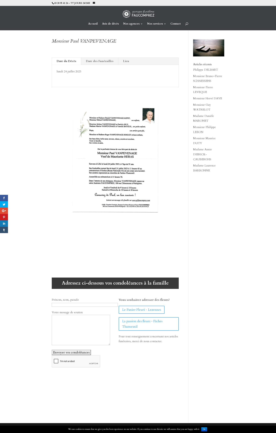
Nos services (155, 24)
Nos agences (131, 24)
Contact (175, 24)
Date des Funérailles (99, 61)
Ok (204, 429)
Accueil (93, 24)
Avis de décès (110, 24)
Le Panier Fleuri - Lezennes (141, 310)
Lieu (126, 61)
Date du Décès (66, 61)
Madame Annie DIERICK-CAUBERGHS (202, 154)
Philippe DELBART (205, 70)
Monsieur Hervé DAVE (207, 98)
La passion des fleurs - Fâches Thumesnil (142, 324)
